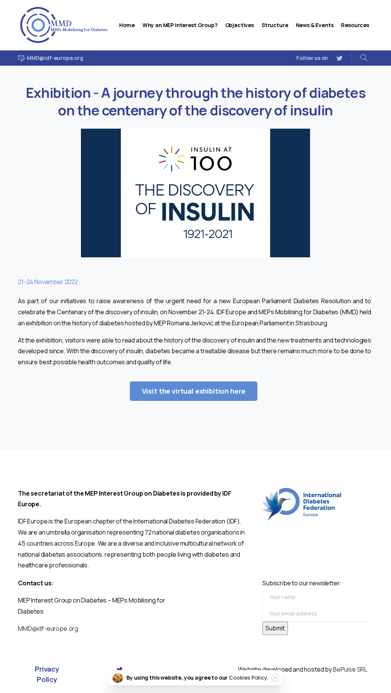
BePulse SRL (350, 669)
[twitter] (339, 58)
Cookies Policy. (248, 677)
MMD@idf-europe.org (48, 628)
